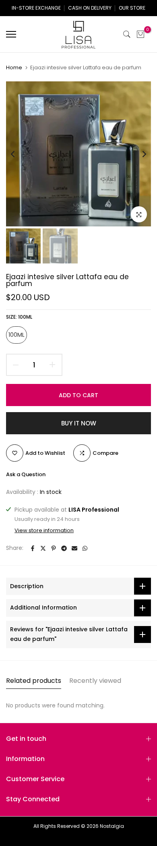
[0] (140, 34)
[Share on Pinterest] (53, 548)
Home (14, 67)
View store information (44, 530)
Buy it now (78, 423)
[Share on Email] (74, 548)
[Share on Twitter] (43, 548)
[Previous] (18, 154)
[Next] (139, 154)
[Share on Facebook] (32, 548)
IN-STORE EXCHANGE (36, 7)
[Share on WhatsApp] (85, 548)
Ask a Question (25, 474)
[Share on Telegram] (64, 548)
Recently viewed (95, 680)
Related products (33, 680)
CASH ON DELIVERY (90, 7)
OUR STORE (132, 7)
